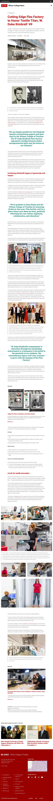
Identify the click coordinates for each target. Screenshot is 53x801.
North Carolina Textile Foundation (26, 293)
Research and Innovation (13, 708)
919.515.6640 (4, 766)
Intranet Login (6, 790)
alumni (12, 710)
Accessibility (30, 798)
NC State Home (5, 1)
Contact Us (5, 781)
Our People (34, 706)
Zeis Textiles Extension (37, 711)
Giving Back (24, 706)
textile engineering (36, 122)
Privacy (36, 798)
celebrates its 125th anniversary (30, 623)
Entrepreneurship (17, 706)
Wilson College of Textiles (26, 711)
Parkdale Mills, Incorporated (23, 192)
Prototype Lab (17, 496)
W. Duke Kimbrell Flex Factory (14, 711)
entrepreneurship (18, 710)
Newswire (29, 706)
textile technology (12, 124)
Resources (41, 798)
